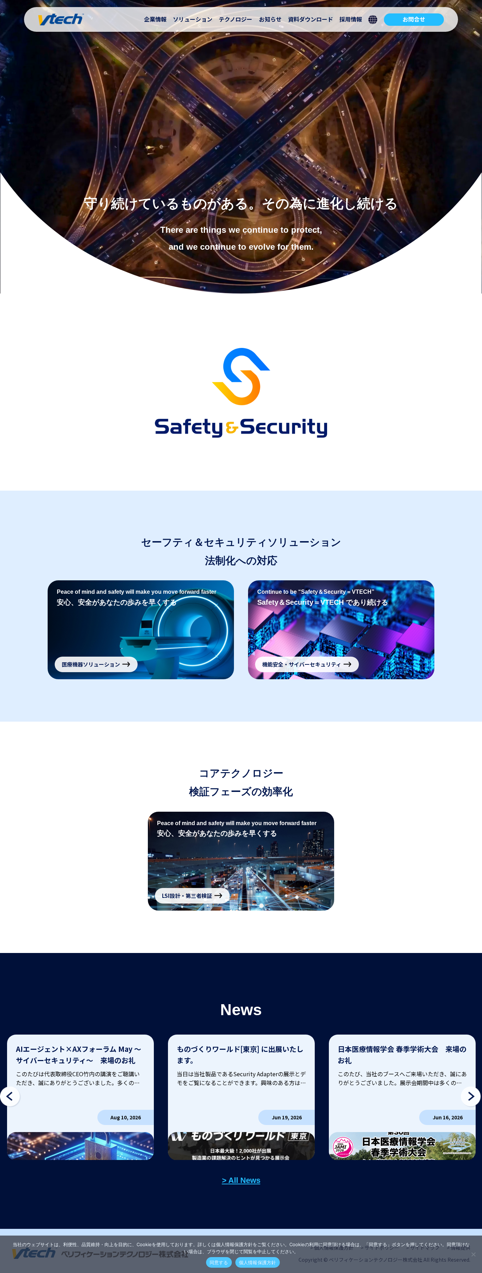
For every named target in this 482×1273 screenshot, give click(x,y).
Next (471, 1097)
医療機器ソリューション (91, 664)
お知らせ (270, 19)
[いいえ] (473, 1254)
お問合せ (414, 19)
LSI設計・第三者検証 (187, 895)
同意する (219, 1262)
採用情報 (350, 19)
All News (244, 1180)
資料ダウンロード (310, 19)
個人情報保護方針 (257, 1262)
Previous (10, 1097)
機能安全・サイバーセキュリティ (301, 664)
